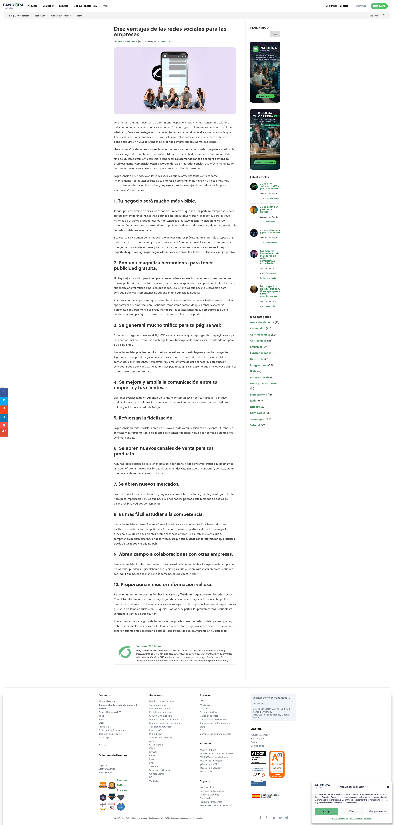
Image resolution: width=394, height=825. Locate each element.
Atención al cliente (262, 322)
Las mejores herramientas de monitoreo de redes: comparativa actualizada (269, 257)
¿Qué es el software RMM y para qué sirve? (269, 186)
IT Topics (204, 701)
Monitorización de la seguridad (165, 719)
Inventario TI (155, 730)
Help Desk (167, 41)
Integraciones (259, 365)
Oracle (152, 756)
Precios (106, 6)
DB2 (151, 777)
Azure (152, 741)
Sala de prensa (258, 739)
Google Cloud (156, 774)
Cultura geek (258, 340)
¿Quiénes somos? (260, 735)
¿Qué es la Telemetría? (212, 761)
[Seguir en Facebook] (260, 818)
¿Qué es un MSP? (209, 764)
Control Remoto (272, 199)
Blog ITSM (40, 16)
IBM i (152, 748)
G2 (99, 762)
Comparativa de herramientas (215, 723)
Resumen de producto (110, 734)
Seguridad (184, 818)
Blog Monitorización (19, 16)
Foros (203, 730)
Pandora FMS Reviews (122, 785)
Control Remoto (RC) (109, 712)
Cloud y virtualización (160, 716)
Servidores (257, 413)
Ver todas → (155, 781)
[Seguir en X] (267, 818)
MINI (101, 723)
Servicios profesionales (212, 791)
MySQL (153, 752)
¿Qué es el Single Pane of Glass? (217, 753)
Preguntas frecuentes (211, 802)
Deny (352, 811)
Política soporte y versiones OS (216, 805)
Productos (32, 6)
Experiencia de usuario (161, 712)
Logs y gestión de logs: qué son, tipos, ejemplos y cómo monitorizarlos (270, 291)
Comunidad (331, 6)
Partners (255, 742)
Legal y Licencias (196, 818)
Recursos (63, 6)
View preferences (377, 811)
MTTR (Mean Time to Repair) (214, 757)
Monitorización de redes (162, 701)
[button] (387, 786)
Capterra (102, 765)
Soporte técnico (208, 787)
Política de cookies (340, 819)
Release (255, 407)
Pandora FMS (271, 243)
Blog (202, 727)
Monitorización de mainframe (165, 723)
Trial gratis (103, 727)
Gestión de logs (157, 705)
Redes (263, 278)
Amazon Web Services (160, 737)
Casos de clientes (209, 716)
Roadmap (103, 737)
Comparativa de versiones (112, 730)
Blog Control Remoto (61, 16)
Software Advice (106, 769)
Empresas (256, 347)
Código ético (257, 746)
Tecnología (270, 222)
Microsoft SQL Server (160, 770)
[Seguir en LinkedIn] (273, 818)
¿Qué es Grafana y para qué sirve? (270, 231)
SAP (151, 763)
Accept (326, 811)
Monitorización (260, 377)
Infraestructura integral (161, 709)
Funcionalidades (260, 353)
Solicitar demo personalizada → (271, 697)
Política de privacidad (139, 818)
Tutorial (255, 425)
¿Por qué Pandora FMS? (85, 6)
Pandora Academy (209, 795)
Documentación (208, 712)
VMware (153, 766)
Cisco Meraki (156, 745)
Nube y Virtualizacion (263, 383)
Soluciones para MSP (160, 727)
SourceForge (105, 772)
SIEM (101, 719)
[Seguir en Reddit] (286, 818)
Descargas (205, 709)
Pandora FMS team (127, 41)
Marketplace (206, 705)
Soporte (344, 6)
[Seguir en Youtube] (280, 818)
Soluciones (48, 6)
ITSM (253, 371)
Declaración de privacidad (361, 819)
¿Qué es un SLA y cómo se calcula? (269, 209)
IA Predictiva (155, 734)
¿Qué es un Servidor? (211, 768)
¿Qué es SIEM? (208, 750)
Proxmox (154, 759)
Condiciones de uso (156, 818)
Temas (80, 16)
